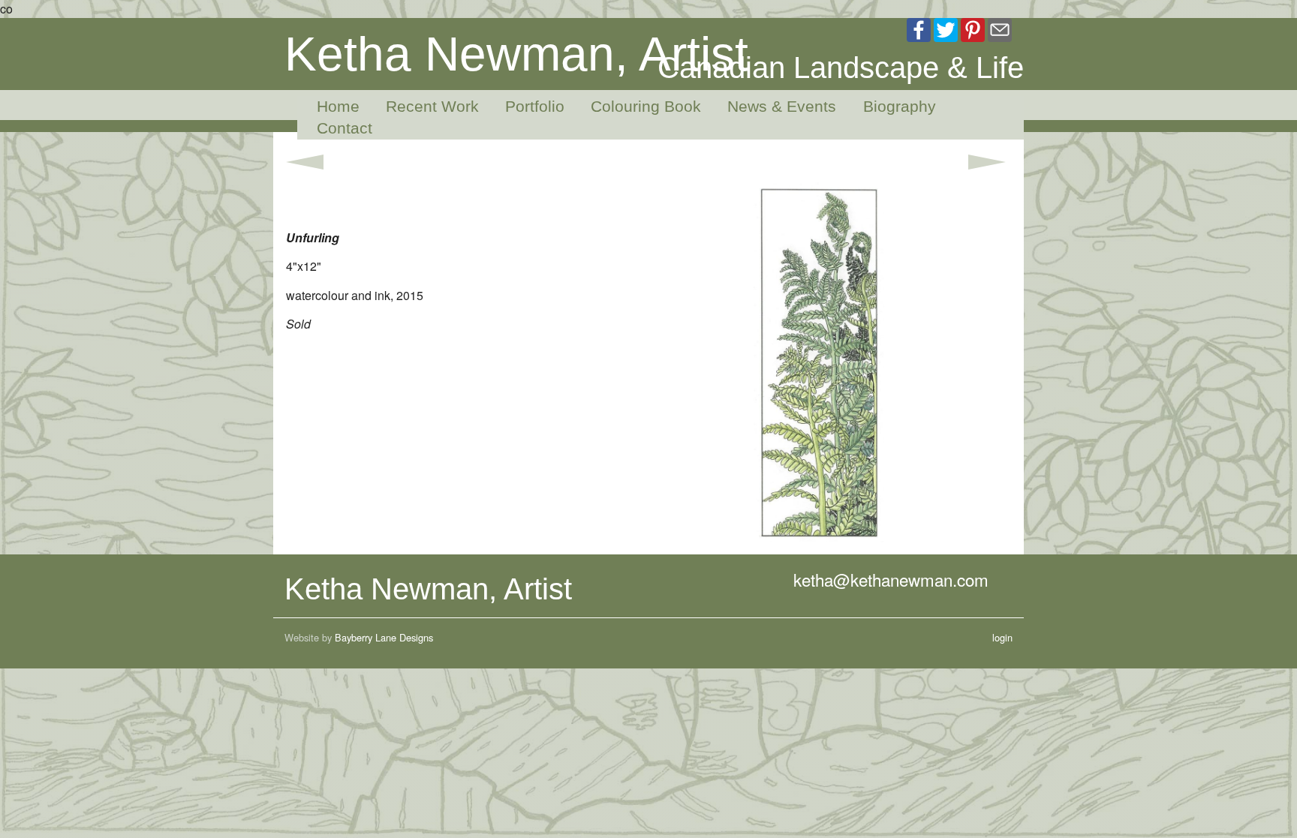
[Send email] (1000, 28)
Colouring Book (646, 106)
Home (338, 106)
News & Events (781, 106)
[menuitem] (331, 107)
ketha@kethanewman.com (891, 579)
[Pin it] (973, 28)
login (1002, 637)
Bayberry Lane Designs (384, 637)
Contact (344, 128)
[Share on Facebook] (919, 28)
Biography (899, 106)
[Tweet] (946, 28)
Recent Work (432, 106)
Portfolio (534, 106)
